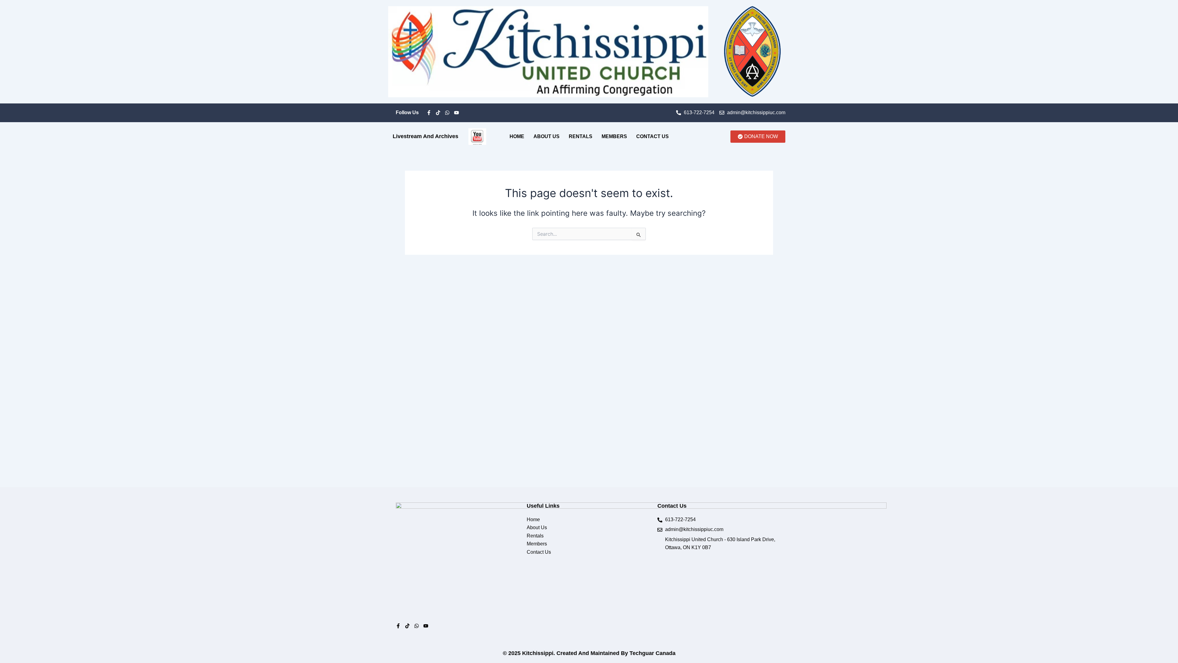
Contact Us (652, 136)
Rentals (580, 136)
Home (517, 136)
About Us (546, 136)
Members (614, 136)
